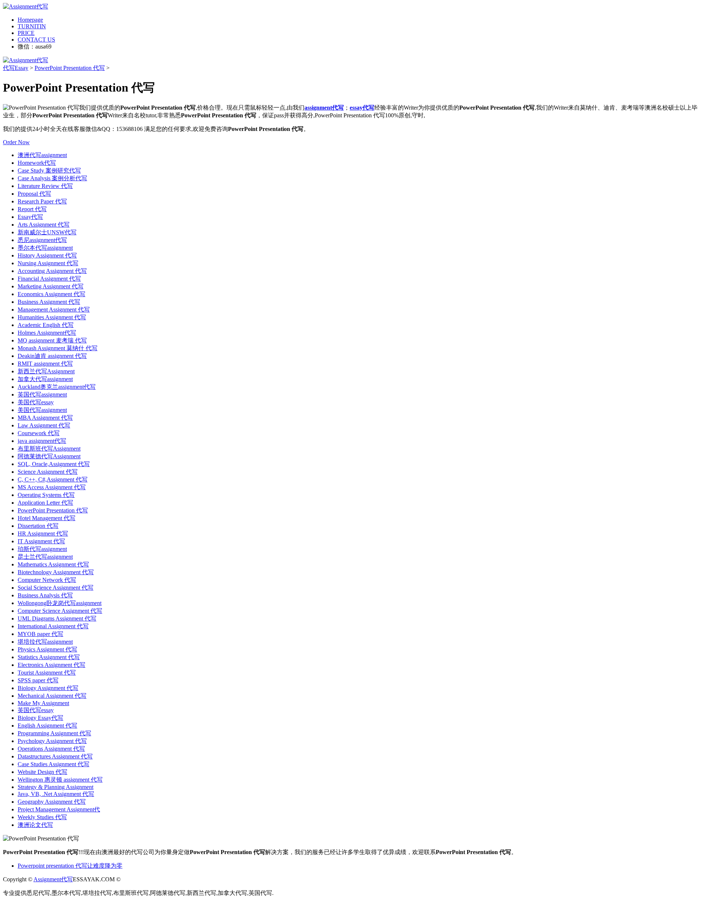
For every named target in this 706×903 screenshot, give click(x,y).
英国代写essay (36, 710)
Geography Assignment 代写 (52, 802)
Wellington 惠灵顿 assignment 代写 (60, 779)
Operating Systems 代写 (46, 495)
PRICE (26, 33)
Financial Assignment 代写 (49, 278)
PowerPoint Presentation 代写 (70, 68)
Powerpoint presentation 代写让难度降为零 (70, 866)
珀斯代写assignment (42, 549)
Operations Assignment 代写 (51, 749)
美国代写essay (36, 402)
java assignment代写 (42, 441)
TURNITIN (32, 26)
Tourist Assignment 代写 (47, 672)
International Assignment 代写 (53, 626)
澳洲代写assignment (42, 155)
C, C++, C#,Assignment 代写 (53, 479)
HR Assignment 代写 (43, 533)
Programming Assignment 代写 (54, 733)
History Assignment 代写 (47, 255)
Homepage (30, 20)
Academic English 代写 (46, 325)
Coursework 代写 (39, 433)
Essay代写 (30, 217)
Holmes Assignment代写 (47, 333)
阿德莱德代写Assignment (49, 456)
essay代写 (362, 107)
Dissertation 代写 (38, 526)
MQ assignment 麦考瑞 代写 (52, 340)
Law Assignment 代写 (44, 425)
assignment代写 (324, 107)
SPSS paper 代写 (38, 680)
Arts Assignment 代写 (43, 224)
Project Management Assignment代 (59, 809)
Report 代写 (32, 209)
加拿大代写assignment (45, 379)
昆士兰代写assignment (45, 557)
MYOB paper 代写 (40, 634)
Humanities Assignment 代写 (52, 317)
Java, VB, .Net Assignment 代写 (56, 794)
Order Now (16, 142)
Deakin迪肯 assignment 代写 (52, 356)
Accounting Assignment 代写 (52, 271)
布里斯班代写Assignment (49, 448)
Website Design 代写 (42, 772)
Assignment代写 (53, 879)
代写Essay (15, 68)
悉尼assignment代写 (42, 240)
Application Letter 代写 (45, 503)
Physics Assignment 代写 (47, 649)
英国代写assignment (42, 394)
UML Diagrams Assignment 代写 (57, 618)
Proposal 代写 (34, 194)
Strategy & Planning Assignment (55, 787)
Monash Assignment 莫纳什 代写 (57, 348)
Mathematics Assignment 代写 (53, 564)
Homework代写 (37, 163)
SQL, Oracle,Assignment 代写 (54, 464)
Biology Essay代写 (40, 718)
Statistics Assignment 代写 (49, 657)
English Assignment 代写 (47, 725)
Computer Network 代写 (47, 580)
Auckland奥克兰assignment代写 (57, 387)
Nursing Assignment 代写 (48, 263)
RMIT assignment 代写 (45, 363)
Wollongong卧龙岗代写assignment (59, 603)
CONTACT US (36, 39)
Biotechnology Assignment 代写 (56, 572)
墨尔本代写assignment (45, 248)
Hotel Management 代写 (46, 518)
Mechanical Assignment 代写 (52, 696)
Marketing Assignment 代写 (50, 286)
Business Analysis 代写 (45, 595)
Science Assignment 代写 (48, 472)
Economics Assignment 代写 (51, 294)
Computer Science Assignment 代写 (60, 611)
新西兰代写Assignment (46, 371)
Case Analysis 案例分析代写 (52, 178)
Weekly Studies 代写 (42, 817)
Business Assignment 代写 (49, 302)
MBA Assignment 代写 (45, 418)
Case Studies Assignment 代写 (53, 764)
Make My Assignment (43, 703)
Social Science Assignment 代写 (55, 587)
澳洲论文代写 (35, 825)
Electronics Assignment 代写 (51, 665)
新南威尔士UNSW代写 (47, 232)
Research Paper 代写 (42, 201)
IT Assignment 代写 (41, 541)
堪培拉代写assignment (45, 642)
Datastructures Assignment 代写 (55, 756)
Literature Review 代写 (45, 186)
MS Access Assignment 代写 (52, 487)
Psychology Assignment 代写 (52, 741)
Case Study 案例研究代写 (49, 170)
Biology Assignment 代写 (48, 688)
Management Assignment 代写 (54, 309)
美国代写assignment (42, 410)
